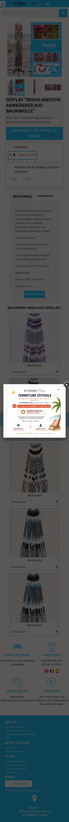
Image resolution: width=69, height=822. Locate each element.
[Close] (66, 384)
